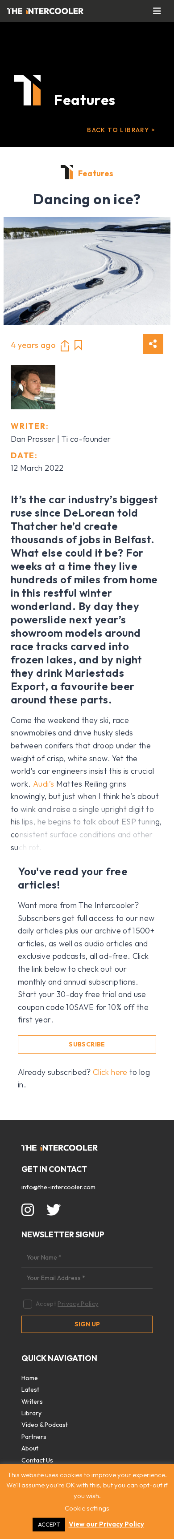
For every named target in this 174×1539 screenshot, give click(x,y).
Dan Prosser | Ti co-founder (61, 439)
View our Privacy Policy (106, 1524)
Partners (33, 1437)
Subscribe (87, 1044)
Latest (30, 1390)
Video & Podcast (44, 1425)
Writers (32, 1402)
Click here (110, 1072)
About (29, 1448)
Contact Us (37, 1460)
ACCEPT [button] (49, 1524)
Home (29, 1378)
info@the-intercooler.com (58, 1187)
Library (31, 1413)
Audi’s (43, 784)
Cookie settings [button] (87, 1508)
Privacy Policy (78, 1304)
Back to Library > (121, 130)
